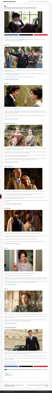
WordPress (43, 391)
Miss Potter (27, 369)
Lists (35, 1)
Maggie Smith (35, 115)
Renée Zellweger (28, 314)
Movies (30, 1)
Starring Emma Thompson (8, 70)
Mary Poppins (23, 369)
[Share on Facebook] (1, 195)
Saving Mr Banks (31, 369)
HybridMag (47, 391)
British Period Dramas (9, 1)
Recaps (33, 1)
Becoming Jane (9, 369)
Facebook (44, 1)
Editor (5, 9)
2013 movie (7, 233)
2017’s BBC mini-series (14, 148)
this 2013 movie (18, 70)
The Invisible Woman (39, 369)
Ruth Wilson (8, 74)
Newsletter (40, 1)
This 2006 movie (6, 319)
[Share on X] (1, 196)
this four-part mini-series (35, 352)
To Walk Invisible (45, 369)
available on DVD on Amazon (14, 79)
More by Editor (11, 375)
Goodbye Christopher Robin (17, 369)
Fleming (12, 369)
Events (38, 1)
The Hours (35, 369)
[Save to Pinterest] (1, 198)
